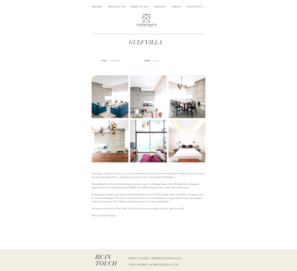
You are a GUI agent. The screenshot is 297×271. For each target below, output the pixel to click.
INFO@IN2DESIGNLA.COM (163, 264)
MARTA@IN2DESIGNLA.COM (166, 258)
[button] (110, 96)
